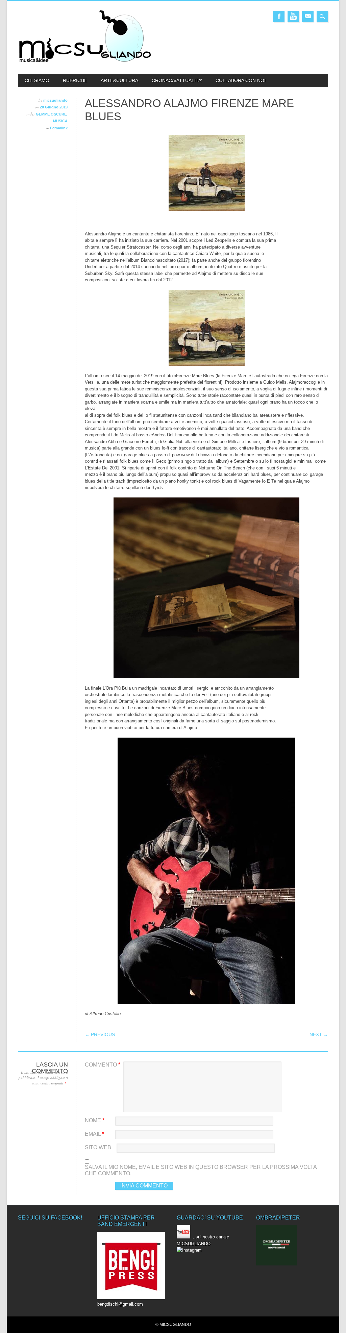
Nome (94, 1120)
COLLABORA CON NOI (241, 80)
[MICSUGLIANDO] (85, 62)
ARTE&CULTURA (119, 80)
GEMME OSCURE (51, 114)
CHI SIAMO (37, 80)
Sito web (98, 1147)
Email (308, 16)
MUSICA (60, 121)
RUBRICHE (75, 80)
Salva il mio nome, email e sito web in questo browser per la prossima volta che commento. (201, 1170)
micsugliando (55, 100)
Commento (102, 1065)
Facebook (279, 16)
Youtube (293, 16)
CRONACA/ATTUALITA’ (177, 80)
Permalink (59, 128)
